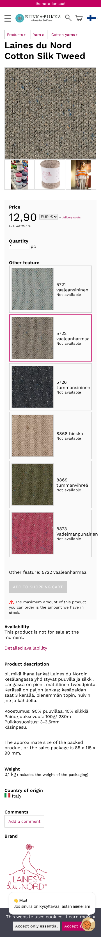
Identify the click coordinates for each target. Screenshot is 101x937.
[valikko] (7, 18)
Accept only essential (36, 926)
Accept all (74, 926)
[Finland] (92, 18)
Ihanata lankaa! (50, 3)
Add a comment (24, 821)
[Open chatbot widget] (88, 924)
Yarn (38, 35)
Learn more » (80, 916)
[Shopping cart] (79, 18)
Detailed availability (25, 648)
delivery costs (71, 217)
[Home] (40, 21)
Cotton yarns (64, 35)
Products (16, 35)
